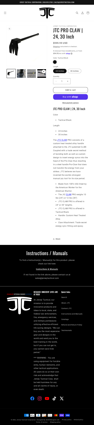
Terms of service (42, 422)
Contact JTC (66, 308)
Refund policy (78, 420)
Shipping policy (55, 422)
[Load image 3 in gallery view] (31, 73)
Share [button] (58, 239)
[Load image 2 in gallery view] (21, 73)
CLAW (68, 194)
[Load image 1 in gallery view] (11, 73)
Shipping (56, 46)
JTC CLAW (62, 140)
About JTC (65, 303)
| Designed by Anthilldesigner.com (47, 420)
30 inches (74, 71)
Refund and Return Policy (71, 325)
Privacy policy (66, 420)
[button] (5, 13)
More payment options (70, 103)
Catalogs (65, 319)
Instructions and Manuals (71, 314)
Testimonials (66, 330)
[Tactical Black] (55, 62)
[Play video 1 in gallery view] (41, 73)
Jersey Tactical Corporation (26, 420)
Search (64, 297)
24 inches (60, 71)
